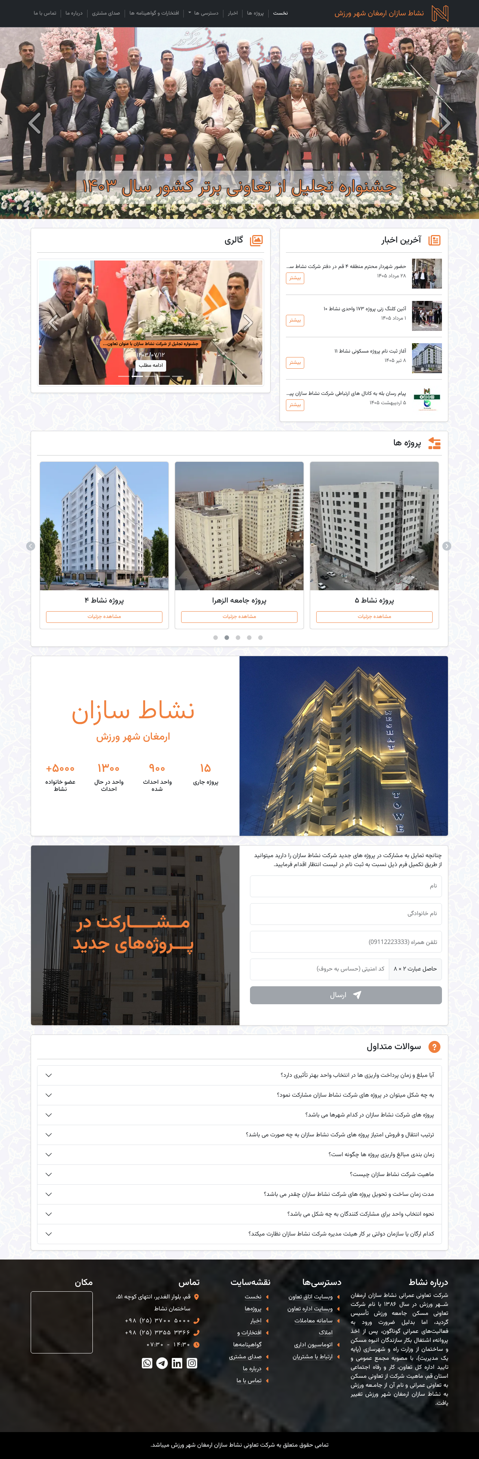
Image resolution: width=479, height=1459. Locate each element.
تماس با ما (45, 13)
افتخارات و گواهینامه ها (154, 13)
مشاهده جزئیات (374, 617)
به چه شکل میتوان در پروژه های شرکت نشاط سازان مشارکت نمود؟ (355, 1095)
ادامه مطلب (151, 366)
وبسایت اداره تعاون (310, 1309)
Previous (447, 545)
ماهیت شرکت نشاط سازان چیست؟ (392, 1174)
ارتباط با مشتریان (313, 1357)
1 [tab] (262, 639)
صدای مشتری (106, 13)
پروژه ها (255, 13)
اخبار (233, 13)
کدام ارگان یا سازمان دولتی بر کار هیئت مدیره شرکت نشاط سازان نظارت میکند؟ (341, 1234)
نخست (280, 13)
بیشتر (295, 278)
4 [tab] (228, 639)
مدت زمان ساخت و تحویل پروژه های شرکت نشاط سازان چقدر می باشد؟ (349, 1194)
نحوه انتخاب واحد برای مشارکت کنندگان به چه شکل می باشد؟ (360, 1214)
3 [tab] (239, 639)
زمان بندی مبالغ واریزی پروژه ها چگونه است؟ (381, 1155)
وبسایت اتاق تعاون (311, 1297)
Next (31, 545)
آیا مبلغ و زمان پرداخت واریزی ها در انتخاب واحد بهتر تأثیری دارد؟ (357, 1075)
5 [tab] (217, 639)
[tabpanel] (374, 545)
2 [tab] (250, 639)
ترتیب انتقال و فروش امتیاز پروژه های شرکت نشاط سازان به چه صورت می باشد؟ (340, 1135)
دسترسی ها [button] (206, 13)
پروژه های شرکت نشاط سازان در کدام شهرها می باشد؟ (369, 1115)
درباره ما (74, 13)
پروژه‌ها (253, 1309)
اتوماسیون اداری (313, 1345)
